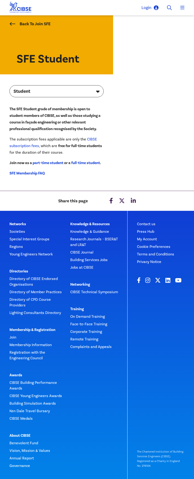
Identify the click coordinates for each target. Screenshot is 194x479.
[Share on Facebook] (111, 201)
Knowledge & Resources (90, 224)
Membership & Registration (32, 329)
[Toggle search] (169, 7)
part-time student (48, 163)
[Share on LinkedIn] (133, 201)
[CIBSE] (20, 8)
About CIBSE (20, 435)
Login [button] (146, 7)
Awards (15, 375)
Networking (80, 284)
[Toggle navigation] (182, 7)
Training (77, 309)
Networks (17, 224)
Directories (18, 271)
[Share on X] (122, 201)
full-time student (85, 163)
